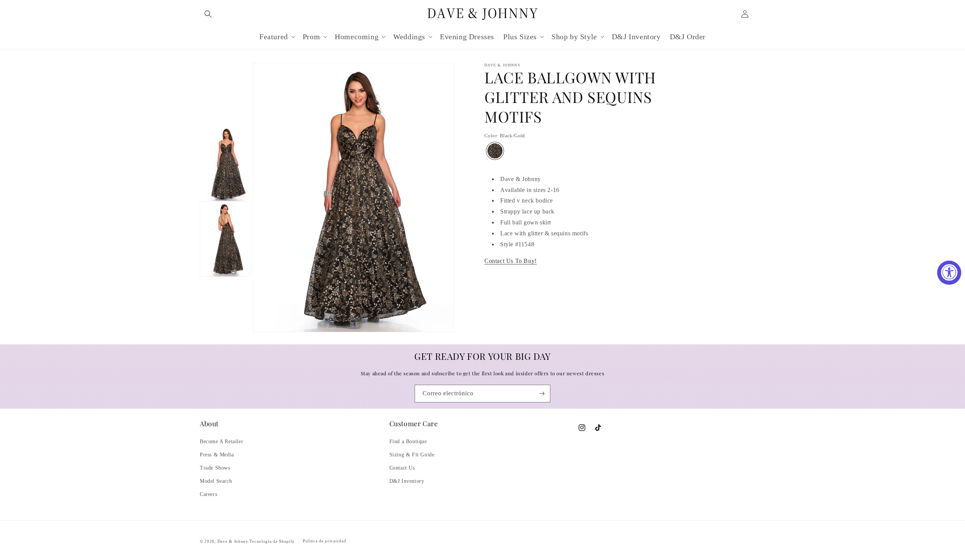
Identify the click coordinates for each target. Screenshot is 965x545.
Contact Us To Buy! (510, 261)
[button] (208, 14)
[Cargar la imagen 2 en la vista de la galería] (225, 239)
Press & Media (217, 454)
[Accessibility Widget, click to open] (949, 273)
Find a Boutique (408, 441)
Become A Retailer (221, 441)
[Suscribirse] (541, 393)
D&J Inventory (406, 481)
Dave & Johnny (233, 541)
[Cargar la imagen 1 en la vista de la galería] (225, 163)
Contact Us (402, 468)
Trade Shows (215, 468)
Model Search (216, 481)
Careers (208, 494)
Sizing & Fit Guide (412, 454)
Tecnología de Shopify (272, 541)
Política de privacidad (324, 541)
